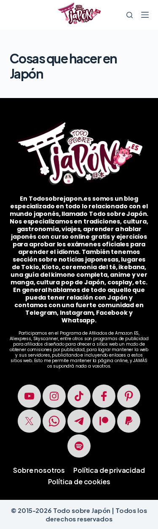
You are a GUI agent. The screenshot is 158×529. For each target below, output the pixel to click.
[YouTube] (29, 396)
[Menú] (145, 15)
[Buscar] (129, 15)
